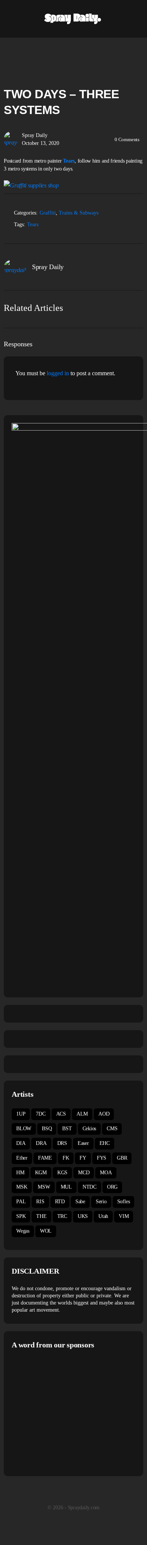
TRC (62, 1216)
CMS (112, 1128)
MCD (83, 1172)
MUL (66, 1187)
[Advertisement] (75, 1411)
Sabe (80, 1201)
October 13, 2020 (40, 143)
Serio (101, 1201)
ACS (61, 1114)
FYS (101, 1158)
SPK (21, 1216)
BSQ (47, 1128)
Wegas (22, 1231)
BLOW (23, 1128)
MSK (21, 1187)
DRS (62, 1143)
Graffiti (48, 213)
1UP (20, 1114)
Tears (69, 161)
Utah (103, 1216)
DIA (20, 1143)
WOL (46, 1231)
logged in (58, 373)
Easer (83, 1143)
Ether (22, 1158)
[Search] (133, 19)
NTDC (89, 1187)
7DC (40, 1114)
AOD (103, 1114)
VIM (124, 1216)
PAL (21, 1201)
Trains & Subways (78, 213)
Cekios (89, 1128)
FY (83, 1158)
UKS (83, 1216)
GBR (122, 1158)
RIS (40, 1201)
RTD (60, 1201)
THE (41, 1216)
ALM (82, 1114)
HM (20, 1172)
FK (66, 1158)
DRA (41, 1143)
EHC (105, 1143)
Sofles (123, 1201)
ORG (112, 1187)
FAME (45, 1158)
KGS (62, 1172)
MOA (106, 1172)
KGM (41, 1172)
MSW (44, 1187)
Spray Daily (34, 135)
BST (67, 1128)
